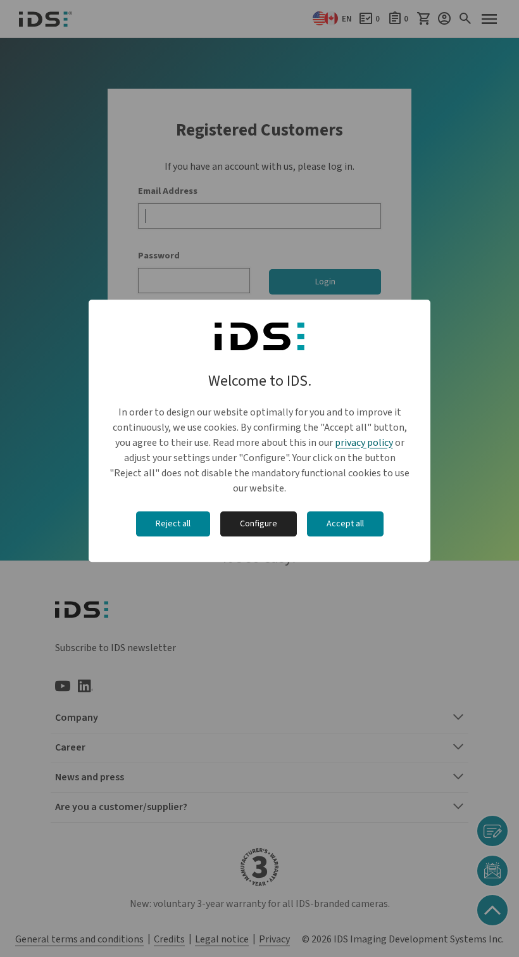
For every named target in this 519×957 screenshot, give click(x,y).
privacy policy (364, 443)
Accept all (345, 523)
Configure (258, 523)
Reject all (173, 523)
